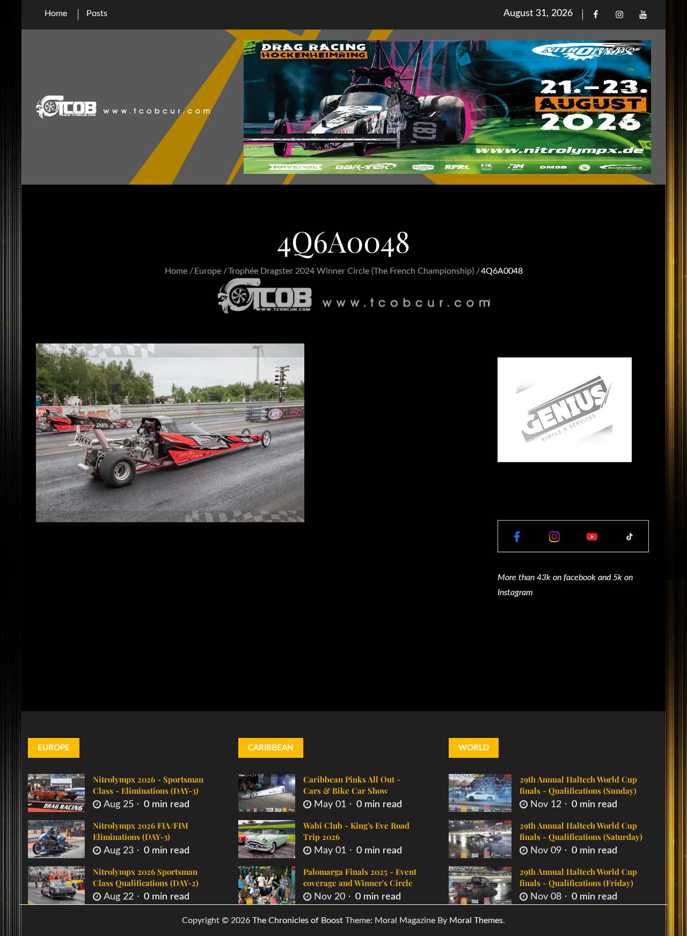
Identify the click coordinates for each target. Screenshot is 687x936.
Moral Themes (476, 920)
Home (56, 13)
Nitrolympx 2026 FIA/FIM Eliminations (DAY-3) (140, 831)
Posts (96, 13)
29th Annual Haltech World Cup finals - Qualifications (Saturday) (581, 831)
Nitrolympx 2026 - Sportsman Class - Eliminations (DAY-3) (148, 785)
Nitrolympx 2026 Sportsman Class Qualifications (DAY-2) (146, 877)
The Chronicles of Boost (297, 920)
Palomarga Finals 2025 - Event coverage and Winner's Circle (359, 877)
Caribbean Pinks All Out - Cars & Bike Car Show (351, 785)
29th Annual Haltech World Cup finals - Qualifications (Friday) (578, 877)
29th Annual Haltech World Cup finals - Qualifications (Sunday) (578, 785)
